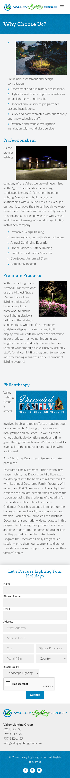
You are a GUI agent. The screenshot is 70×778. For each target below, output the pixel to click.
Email (6, 609)
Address (8, 621)
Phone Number (12, 596)
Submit (35, 695)
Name (6, 583)
